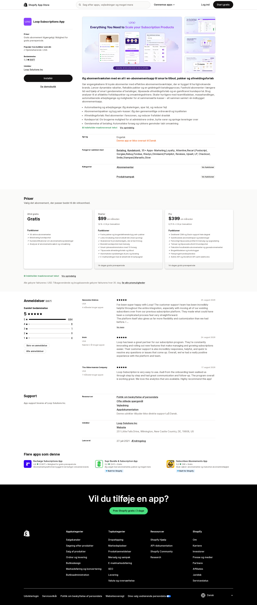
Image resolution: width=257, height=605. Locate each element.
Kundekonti (133, 150)
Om (195, 539)
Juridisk (197, 574)
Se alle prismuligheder (133, 282)
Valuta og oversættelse (121, 580)
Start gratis (223, 4)
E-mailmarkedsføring (120, 563)
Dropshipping (115, 539)
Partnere (198, 563)
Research (156, 557)
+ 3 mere (200, 64)
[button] (57, 464)
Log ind (205, 4)
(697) (32, 59)
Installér (48, 78)
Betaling (121, 150)
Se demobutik (48, 86)
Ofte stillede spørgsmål (130, 401)
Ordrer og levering (76, 557)
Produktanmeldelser (119, 551)
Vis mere (120, 327)
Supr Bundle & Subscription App (121, 461)
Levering (113, 574)
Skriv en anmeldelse (36, 345)
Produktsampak (125, 176)
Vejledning (122, 405)
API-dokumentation (162, 545)
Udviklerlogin (31, 596)
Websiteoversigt (115, 596)
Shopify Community (162, 551)
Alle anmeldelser (35, 351)
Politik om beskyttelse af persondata (137, 397)
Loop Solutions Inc (33, 69)
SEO (110, 568)
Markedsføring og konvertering (83, 568)
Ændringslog (138, 440)
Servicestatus (200, 580)
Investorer (198, 551)
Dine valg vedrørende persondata (147, 596)
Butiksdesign (73, 563)
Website (121, 427)
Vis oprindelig (127, 127)
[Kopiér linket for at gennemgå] (100, 300)
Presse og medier (203, 557)
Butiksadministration (77, 574)
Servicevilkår (49, 596)
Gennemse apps (163, 4)
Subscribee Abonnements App (191, 461)
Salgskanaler (73, 539)
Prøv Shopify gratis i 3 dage (128, 510)
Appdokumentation (127, 409)
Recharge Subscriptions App (47, 461)
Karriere (197, 545)
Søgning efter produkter (79, 545)
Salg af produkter (76, 551)
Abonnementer (125, 167)
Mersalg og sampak (119, 557)
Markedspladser (117, 545)
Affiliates (198, 568)
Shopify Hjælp (158, 539)
